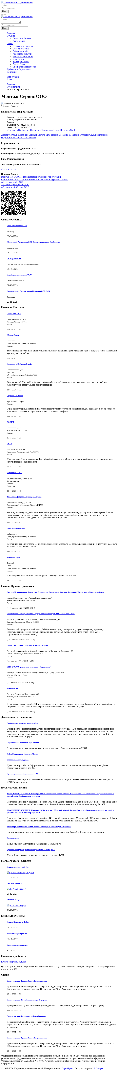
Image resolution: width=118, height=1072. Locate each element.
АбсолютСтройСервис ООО (15, 184)
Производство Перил (16, 528)
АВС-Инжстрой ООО (12, 182)
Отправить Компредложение (94, 135)
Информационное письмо (17, 945)
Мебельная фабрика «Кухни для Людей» (24, 497)
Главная (11, 33)
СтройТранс (68, 1068)
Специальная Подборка (24, 67)
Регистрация (13, 77)
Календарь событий (22, 54)
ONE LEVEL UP (14, 313)
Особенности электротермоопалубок (22, 723)
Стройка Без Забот (15, 396)
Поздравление (13, 838)
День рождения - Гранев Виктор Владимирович (27, 981)
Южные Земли (13, 335)
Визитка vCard (67, 130)
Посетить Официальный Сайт (45, 130)
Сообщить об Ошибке (25, 137)
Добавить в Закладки (69, 135)
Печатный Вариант (27, 135)
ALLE (9, 443)
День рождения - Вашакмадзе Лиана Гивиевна (26, 1016)
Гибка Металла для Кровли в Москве (22, 754)
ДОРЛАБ (11, 422)
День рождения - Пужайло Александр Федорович (27, 1000)
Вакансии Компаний (23, 56)
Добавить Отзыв (9, 135)
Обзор (10, 43)
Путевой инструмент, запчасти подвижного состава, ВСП (31, 850)
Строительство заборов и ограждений (23, 742)
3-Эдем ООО (12, 688)
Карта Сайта (19, 41)
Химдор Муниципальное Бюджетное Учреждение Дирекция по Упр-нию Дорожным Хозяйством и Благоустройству (55, 592)
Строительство (8, 169)
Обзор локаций (20, 51)
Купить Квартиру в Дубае (18, 922)
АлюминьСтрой (13, 557)
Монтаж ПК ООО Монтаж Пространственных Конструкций (31, 177)
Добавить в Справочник (19, 69)
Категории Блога (21, 61)
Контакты (12, 72)
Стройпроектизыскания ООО (19, 275)
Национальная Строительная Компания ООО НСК (28, 291)
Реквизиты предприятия (17, 933)
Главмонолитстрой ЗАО (17, 226)
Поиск (4, 11)
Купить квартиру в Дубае (17, 760)
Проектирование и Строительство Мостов (24, 774)
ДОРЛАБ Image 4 (14, 883)
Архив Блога (19, 64)
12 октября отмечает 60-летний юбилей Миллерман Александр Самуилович (39, 826)
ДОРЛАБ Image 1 (14, 900)
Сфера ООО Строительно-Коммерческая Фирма (27, 645)
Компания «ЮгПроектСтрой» (19, 364)
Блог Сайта (18, 59)
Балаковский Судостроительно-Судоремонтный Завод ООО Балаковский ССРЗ (41, 614)
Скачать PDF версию (48, 135)
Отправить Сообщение (18, 130)
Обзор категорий (21, 48)
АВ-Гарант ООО (14, 258)
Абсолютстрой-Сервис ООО (15, 187)
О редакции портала (23, 46)
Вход (9, 79)
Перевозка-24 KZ (14, 473)
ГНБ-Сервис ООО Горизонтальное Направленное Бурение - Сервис (34, 179)
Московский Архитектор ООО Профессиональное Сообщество (33, 242)
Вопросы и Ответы (22, 38)
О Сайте (11, 36)
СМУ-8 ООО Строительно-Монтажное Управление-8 (29, 667)
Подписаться (7, 137)
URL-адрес (98, 1068)
